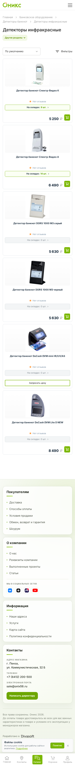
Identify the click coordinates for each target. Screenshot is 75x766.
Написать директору (22, 695)
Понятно (57, 745)
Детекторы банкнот (15, 21)
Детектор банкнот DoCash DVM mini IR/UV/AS (37, 356)
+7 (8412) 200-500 (19, 677)
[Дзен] (18, 590)
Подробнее (22, 748)
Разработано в (11, 736)
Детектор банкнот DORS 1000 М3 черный (38, 289)
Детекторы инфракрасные (50, 21)
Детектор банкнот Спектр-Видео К (37, 90)
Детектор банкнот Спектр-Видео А (37, 156)
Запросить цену (37, 383)
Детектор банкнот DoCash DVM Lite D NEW (37, 422)
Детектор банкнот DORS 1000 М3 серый (37, 223)
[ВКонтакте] (10, 590)
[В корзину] (67, 117)
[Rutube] (26, 590)
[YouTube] (35, 590)
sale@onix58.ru (17, 686)
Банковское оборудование (36, 17)
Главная (8, 17)
